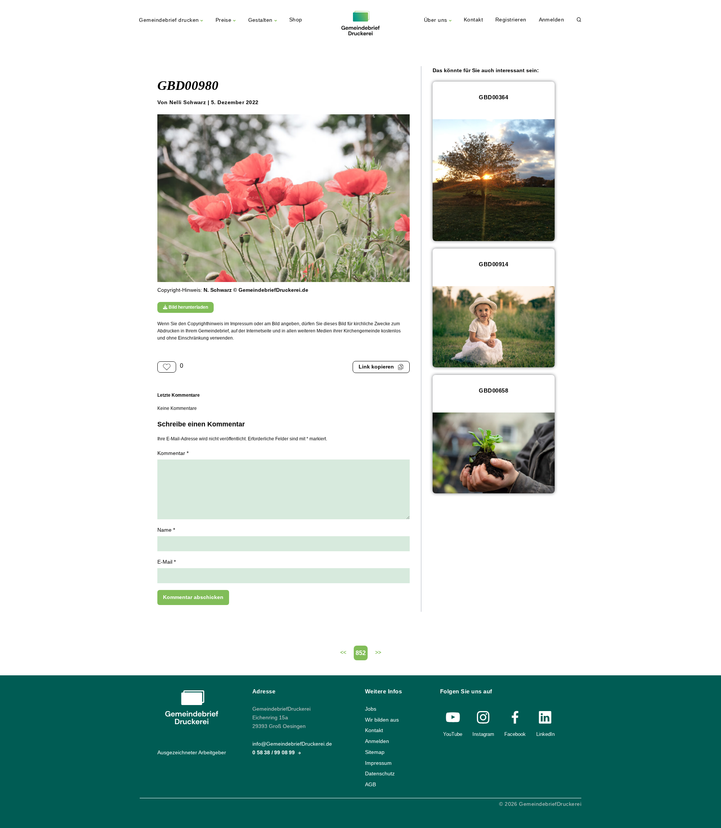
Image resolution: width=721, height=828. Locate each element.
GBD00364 (493, 97)
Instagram (483, 734)
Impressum (378, 763)
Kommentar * (173, 453)
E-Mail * (166, 562)
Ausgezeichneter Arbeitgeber (191, 752)
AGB (370, 784)
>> (378, 652)
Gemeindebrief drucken (169, 20)
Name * (166, 530)
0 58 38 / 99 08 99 (274, 752)
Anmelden (551, 20)
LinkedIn (545, 734)
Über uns (435, 20)
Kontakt (473, 20)
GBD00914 (493, 264)
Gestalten (260, 20)
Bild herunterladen (187, 307)
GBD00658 (493, 390)
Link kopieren (376, 367)
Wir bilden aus (382, 720)
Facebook (515, 734)
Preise (224, 20)
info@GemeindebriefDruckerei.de (292, 744)
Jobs (370, 709)
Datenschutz (380, 773)
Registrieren (510, 20)
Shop (295, 20)
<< (343, 652)
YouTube (452, 734)
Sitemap (375, 752)
